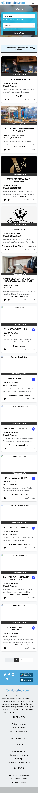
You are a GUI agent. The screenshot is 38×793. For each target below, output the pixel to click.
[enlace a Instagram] (13, 675)
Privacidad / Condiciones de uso (19, 762)
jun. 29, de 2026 (29, 200)
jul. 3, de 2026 (30, 150)
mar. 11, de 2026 (29, 399)
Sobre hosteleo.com (19, 751)
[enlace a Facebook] (9, 675)
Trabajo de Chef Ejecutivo (19, 731)
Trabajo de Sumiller (19, 728)
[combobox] (4, 25)
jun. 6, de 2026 (30, 249)
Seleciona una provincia (9, 28)
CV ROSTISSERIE (19, 197)
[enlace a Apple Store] (26, 681)
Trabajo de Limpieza (19, 724)
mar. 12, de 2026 (29, 349)
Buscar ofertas (19, 33)
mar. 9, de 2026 (30, 498)
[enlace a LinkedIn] (7, 679)
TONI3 (19, 96)
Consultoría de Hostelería (19, 755)
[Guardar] (9, 99)
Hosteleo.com (15, 790)
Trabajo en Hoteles (19, 735)
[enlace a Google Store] (26, 676)
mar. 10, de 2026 (29, 448)
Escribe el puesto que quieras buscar (13, 19)
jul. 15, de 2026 (30, 99)
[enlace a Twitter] (5, 675)
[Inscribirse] (5, 99)
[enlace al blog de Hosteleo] (11, 679)
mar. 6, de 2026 (30, 598)
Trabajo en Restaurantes (19, 738)
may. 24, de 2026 (29, 300)
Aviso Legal (19, 759)
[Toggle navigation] (33, 3)
